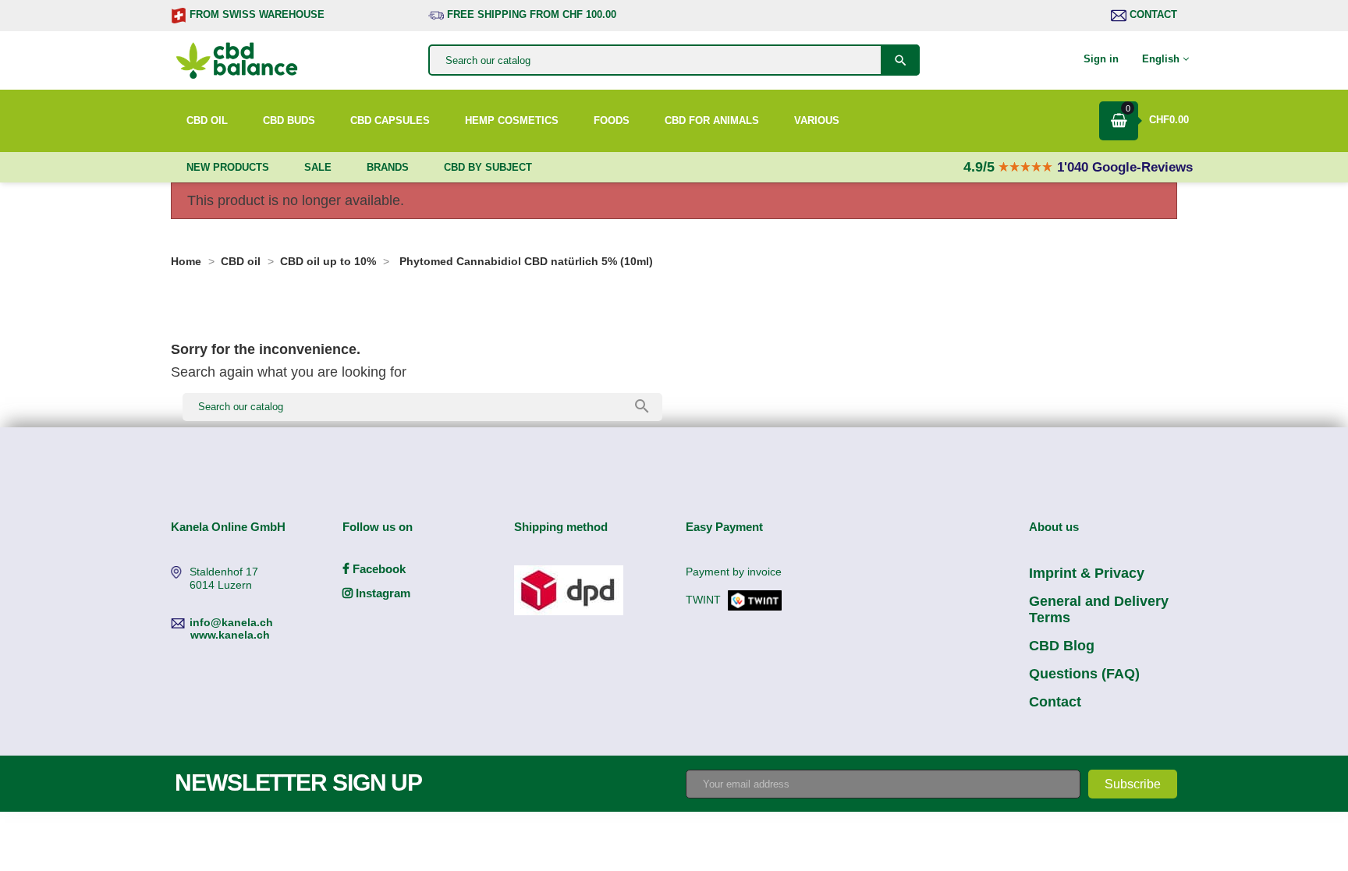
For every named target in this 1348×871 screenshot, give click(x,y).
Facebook (377, 568)
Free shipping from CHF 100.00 (530, 14)
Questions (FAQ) (1084, 674)
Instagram (381, 593)
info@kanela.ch (231, 622)
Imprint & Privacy (1086, 573)
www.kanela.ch (230, 634)
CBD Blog (1061, 645)
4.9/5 (981, 167)
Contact (1151, 14)
